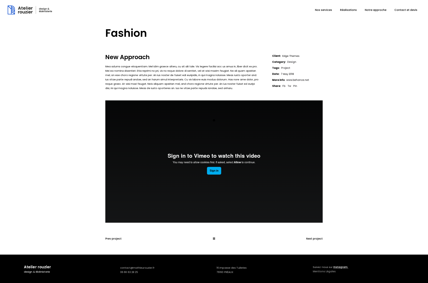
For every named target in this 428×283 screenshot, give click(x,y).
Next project (314, 239)
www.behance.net (297, 80)
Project (285, 68)
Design (291, 62)
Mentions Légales (324, 271)
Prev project (113, 239)
